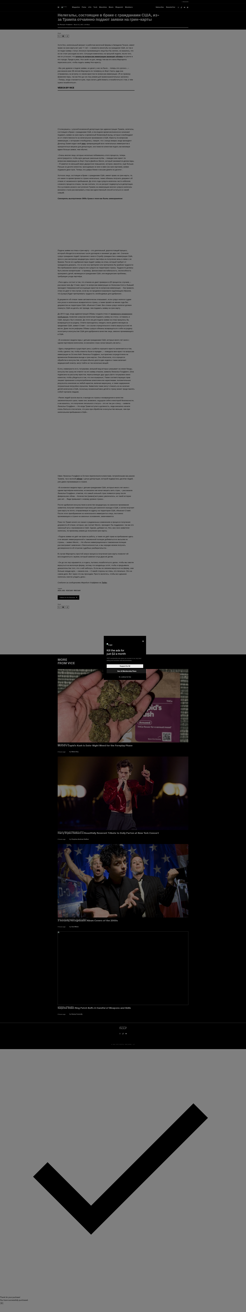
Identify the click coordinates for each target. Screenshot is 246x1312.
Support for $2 (125, 666)
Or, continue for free (125, 677)
